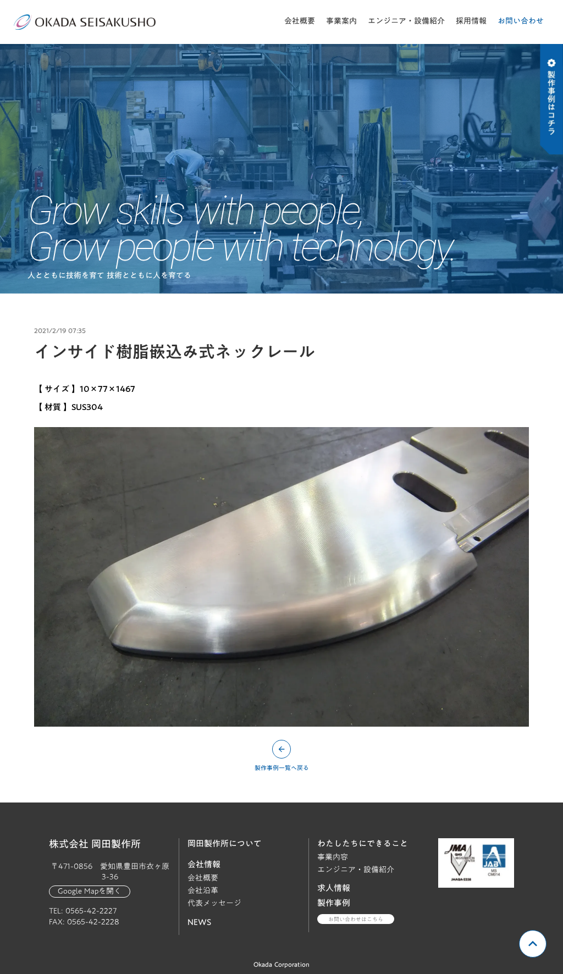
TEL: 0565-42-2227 (83, 911)
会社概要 (299, 21)
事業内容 (332, 857)
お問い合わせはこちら (355, 919)
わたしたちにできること (362, 843)
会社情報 (203, 864)
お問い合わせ (521, 21)
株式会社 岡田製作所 (95, 844)
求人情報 (333, 888)
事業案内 (341, 21)
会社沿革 (202, 890)
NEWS (199, 922)
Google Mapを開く (90, 892)
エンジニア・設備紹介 (406, 21)
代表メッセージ (214, 903)
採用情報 (471, 21)
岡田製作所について (224, 843)
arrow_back (281, 749)
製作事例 (333, 902)
